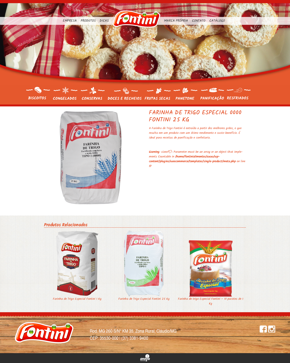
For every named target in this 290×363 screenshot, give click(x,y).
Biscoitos (38, 93)
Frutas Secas (158, 94)
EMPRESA (70, 21)
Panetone (185, 93)
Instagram (271, 329)
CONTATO (198, 21)
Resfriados (239, 94)
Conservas (93, 93)
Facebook (263, 329)
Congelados (65, 93)
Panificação (212, 94)
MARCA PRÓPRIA (176, 21)
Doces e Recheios (125, 94)
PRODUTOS (88, 21)
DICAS (104, 21)
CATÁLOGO (217, 21)
